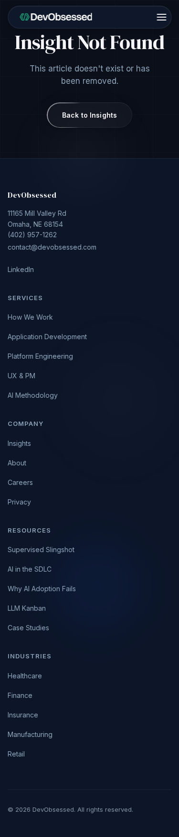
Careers (20, 482)
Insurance (23, 715)
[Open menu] (161, 17)
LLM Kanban (27, 608)
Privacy (19, 502)
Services (25, 298)
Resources (29, 530)
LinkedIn (21, 269)
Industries (30, 656)
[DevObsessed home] (56, 17)
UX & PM (21, 376)
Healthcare (25, 676)
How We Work (30, 317)
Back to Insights (89, 115)
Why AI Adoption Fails (42, 589)
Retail (16, 754)
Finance (20, 695)
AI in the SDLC (30, 569)
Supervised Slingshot (41, 549)
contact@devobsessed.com (52, 247)
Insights (19, 443)
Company (25, 423)
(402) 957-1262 (52, 230)
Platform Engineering (40, 356)
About (17, 463)
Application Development (47, 337)
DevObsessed (32, 195)
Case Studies (28, 628)
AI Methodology (33, 395)
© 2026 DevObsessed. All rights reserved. (70, 809)
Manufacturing (30, 734)
